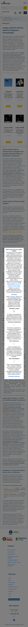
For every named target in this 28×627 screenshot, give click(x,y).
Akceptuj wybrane (14, 376)
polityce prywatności (13, 282)
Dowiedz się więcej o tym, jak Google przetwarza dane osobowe (14, 285)
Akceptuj (14, 294)
